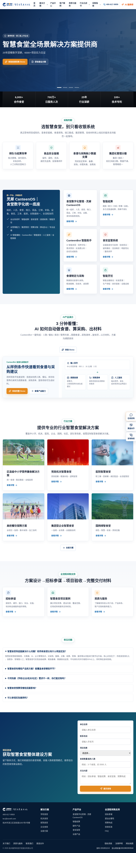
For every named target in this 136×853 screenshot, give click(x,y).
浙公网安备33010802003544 (122, 848)
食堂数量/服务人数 (87, 759)
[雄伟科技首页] (17, 4)
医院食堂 (44, 823)
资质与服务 (72, 4)
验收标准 (108, 827)
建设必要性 (109, 818)
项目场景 (83, 748)
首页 (34, 4)
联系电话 (83, 736)
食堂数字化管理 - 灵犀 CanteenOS (82, 815)
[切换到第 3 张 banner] (71, 87)
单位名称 (83, 724)
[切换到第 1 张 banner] (59, 87)
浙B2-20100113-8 (103, 848)
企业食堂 (44, 827)
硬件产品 (76, 826)
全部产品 (76, 834)
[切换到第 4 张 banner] (77, 87)
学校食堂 (44, 814)
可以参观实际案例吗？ (18, 698)
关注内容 (83, 771)
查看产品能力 (40, 391)
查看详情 (70, 221)
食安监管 (76, 830)
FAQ (107, 831)
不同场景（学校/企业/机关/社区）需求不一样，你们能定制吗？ (36, 678)
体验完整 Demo (18, 391)
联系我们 (29, 843)
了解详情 (12, 66)
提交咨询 (107, 789)
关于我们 (6, 843)
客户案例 (62, 4)
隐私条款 (108, 843)
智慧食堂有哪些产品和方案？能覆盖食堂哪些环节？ (31, 669)
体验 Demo (70, 350)
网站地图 (129, 843)
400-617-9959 (112, 4)
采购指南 (95, 4)
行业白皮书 (83, 4)
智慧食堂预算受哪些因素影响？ (22, 688)
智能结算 (76, 821)
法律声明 (119, 843)
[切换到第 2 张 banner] (65, 87)
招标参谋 (108, 814)
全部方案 (69, 548)
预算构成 (108, 823)
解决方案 (42, 4)
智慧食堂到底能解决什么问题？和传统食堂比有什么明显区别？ (37, 651)
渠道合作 (40, 843)
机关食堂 (44, 818)
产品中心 (53, 4)
